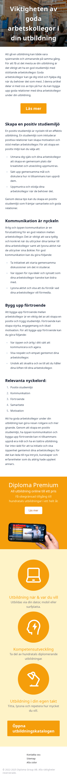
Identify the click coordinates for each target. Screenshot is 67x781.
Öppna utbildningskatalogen (33, 728)
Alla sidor (32, 762)
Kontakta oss (33, 754)
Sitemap (31, 758)
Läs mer (33, 108)
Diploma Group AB (27, 769)
